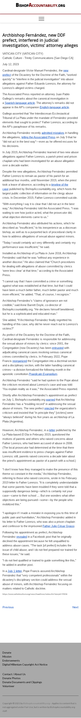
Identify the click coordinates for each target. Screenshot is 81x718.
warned (50, 399)
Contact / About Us (14, 674)
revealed (21, 536)
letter (52, 430)
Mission (6, 656)
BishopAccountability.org (36, 703)
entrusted (57, 347)
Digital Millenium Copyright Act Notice (24, 664)
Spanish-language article (20, 102)
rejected (49, 408)
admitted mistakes (53, 132)
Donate (6, 652)
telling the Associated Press (38, 137)
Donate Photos (11, 678)
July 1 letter (15, 571)
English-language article (54, 107)
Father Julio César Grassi (58, 526)
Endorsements (11, 660)
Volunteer (8, 686)
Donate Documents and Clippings (22, 682)
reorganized (19, 361)
